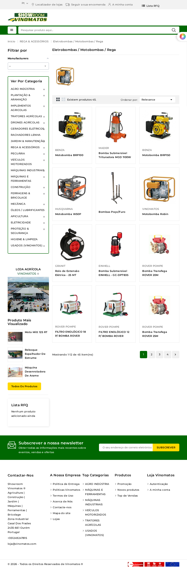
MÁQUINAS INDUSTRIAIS (27, 170)
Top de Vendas (127, 495)
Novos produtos (128, 489)
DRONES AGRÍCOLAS (25, 122)
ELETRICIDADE (21, 222)
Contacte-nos (62, 507)
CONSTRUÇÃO (20, 187)
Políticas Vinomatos (66, 489)
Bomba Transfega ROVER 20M (154, 273)
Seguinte (175, 354)
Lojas (56, 519)
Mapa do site (61, 513)
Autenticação (159, 484)
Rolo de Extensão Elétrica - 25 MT (67, 273)
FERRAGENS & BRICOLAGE (20, 195)
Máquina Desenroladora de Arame (35, 371)
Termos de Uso (63, 495)
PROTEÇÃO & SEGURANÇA (20, 231)
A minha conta (160, 489)
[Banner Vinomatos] (28, 286)
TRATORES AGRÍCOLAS (26, 116)
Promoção (124, 484)
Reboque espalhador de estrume (35, 354)
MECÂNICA (18, 203)
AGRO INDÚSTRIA (23, 89)
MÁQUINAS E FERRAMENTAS (21, 178)
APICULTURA (19, 216)
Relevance (157, 99)
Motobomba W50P (68, 214)
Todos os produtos (24, 386)
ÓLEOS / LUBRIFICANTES (28, 210)
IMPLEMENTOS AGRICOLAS (21, 108)
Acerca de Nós (62, 501)
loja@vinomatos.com (22, 543)
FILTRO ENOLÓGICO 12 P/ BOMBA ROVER (114, 334)
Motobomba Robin (155, 214)
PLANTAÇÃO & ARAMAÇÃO (20, 97)
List (63, 99)
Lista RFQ (19, 405)
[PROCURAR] (174, 30)
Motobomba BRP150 (156, 155)
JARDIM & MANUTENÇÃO (28, 141)
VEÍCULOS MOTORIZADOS (21, 162)
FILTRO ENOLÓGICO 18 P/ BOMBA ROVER (70, 333)
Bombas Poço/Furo (112, 212)
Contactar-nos (20, 475)
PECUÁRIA (18, 153)
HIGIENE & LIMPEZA (24, 239)
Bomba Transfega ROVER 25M (154, 334)
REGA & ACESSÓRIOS (25, 147)
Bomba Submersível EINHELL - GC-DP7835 (113, 273)
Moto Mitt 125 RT (36, 332)
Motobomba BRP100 (69, 155)
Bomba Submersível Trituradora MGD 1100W (115, 155)
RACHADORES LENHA (25, 135)
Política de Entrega (66, 484)
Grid (58, 99)
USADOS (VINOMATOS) (26, 245)
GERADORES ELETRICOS (27, 128)
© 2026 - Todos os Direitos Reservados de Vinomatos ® (45, 564)
